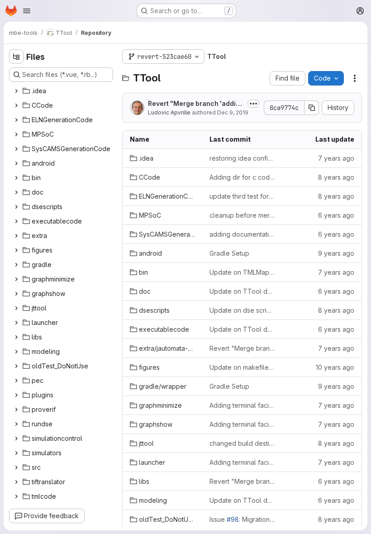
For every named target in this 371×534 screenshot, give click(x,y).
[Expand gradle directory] (16, 264)
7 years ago (336, 158)
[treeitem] (62, 91)
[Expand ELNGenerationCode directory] (16, 119)
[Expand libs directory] (16, 337)
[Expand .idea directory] (16, 91)
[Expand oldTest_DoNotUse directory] (16, 366)
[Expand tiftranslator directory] (16, 482)
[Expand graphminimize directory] (16, 279)
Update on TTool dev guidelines (242, 291)
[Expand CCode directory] (16, 105)
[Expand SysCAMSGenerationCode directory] (16, 148)
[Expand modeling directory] (16, 351)
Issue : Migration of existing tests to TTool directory (242, 519)
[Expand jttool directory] (16, 308)
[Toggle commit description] (253, 104)
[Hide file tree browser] (16, 56)
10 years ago (335, 367)
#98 (233, 519)
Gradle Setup (229, 253)
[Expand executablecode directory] (16, 221)
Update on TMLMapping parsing (242, 272)
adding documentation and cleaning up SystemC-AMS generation (242, 234)
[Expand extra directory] (16, 235)
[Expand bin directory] (16, 177)
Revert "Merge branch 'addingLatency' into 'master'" (196, 104)
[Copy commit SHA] (311, 107)
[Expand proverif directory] (16, 409)
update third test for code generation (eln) (242, 196)
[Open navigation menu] (26, 11)
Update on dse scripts (242, 310)
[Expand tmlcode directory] (16, 496)
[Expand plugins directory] (16, 395)
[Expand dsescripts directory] (16, 206)
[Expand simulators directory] (16, 453)
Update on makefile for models (242, 367)
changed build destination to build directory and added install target (242, 443)
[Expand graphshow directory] (16, 293)
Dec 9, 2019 (232, 112)
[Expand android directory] (16, 163)
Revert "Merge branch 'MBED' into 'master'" (242, 348)
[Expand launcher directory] (16, 322)
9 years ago (336, 253)
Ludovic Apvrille (169, 112)
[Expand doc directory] (16, 192)
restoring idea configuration (242, 158)
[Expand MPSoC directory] (16, 134)
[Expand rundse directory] (16, 424)
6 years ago (336, 215)
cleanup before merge (242, 215)
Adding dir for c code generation (242, 177)
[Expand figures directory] (16, 250)
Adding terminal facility (242, 405)
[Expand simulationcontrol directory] (16, 438)
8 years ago (336, 177)
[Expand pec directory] (16, 380)
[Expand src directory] (16, 467)
